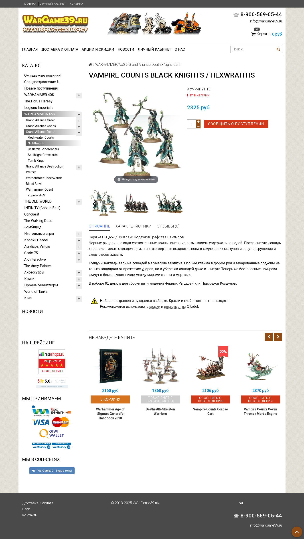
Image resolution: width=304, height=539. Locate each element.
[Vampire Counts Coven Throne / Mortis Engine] (260, 366)
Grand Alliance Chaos (41, 126)
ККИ (28, 298)
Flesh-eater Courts (41, 137)
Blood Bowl (34, 184)
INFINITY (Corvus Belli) (42, 208)
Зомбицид (32, 227)
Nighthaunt (35, 143)
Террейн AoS (35, 195)
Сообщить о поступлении (236, 124)
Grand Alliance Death (40, 132)
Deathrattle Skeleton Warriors (160, 411)
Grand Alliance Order (40, 120)
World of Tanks (36, 291)
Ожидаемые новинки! (42, 75)
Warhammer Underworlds (44, 178)
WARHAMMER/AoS (39, 114)
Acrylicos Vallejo (37, 246)
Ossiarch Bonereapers (43, 149)
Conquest (31, 214)
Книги (29, 279)
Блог (26, 509)
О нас (180, 49)
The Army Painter (37, 266)
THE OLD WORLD (38, 201)
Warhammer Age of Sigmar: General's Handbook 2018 (110, 413)
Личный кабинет (53, 3)
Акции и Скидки (98, 49)
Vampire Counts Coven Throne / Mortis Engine (260, 411)
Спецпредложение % (41, 82)
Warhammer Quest (39, 189)
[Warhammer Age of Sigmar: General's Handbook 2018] (110, 366)
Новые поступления (41, 88)
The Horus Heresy (38, 101)
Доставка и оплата (59, 49)
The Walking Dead (38, 221)
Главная (30, 3)
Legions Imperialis (38, 108)
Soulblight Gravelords (43, 155)
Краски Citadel (36, 240)
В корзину (110, 399)
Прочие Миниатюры (41, 285)
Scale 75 (31, 253)
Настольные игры (39, 234)
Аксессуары (34, 272)
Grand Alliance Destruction (44, 166)
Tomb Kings (36, 160)
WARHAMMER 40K (39, 95)
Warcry (31, 172)
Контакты (30, 515)
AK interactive (35, 259)
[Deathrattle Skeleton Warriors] (160, 366)
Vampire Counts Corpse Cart (210, 411)
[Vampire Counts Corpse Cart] (210, 366)
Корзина (76, 3)
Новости (126, 49)
